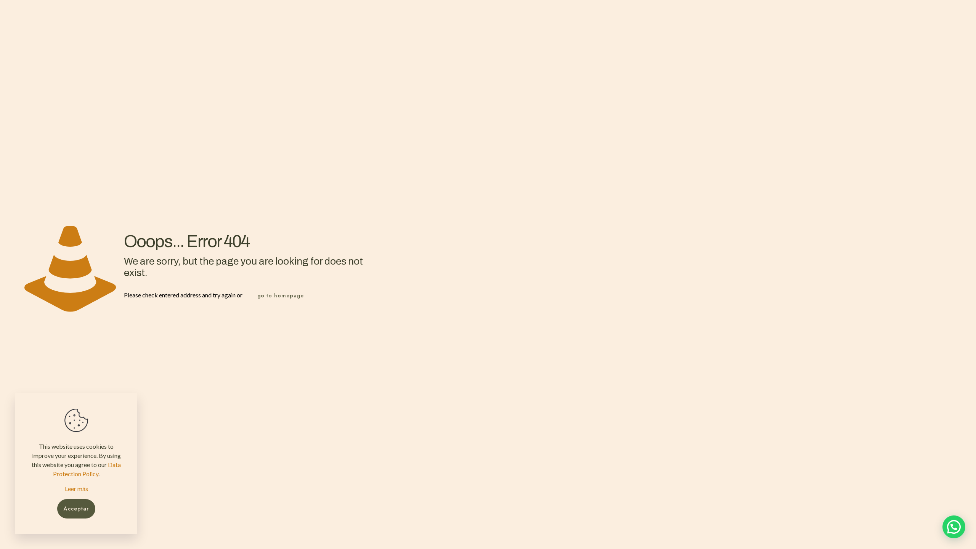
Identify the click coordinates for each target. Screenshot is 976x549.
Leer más (76, 488)
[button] (953, 526)
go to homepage (280, 295)
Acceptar (76, 508)
